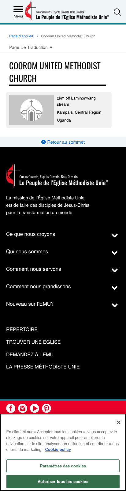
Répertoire (22, 329)
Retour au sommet (65, 142)
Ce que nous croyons (30, 233)
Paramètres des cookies (63, 466)
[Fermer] (118, 422)
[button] (117, 12)
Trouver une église (33, 342)
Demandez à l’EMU (30, 354)
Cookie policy (58, 449)
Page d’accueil (21, 36)
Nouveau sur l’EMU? (30, 303)
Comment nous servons (33, 268)
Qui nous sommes (27, 251)
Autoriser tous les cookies (63, 481)
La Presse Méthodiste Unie (43, 367)
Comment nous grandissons (38, 286)
